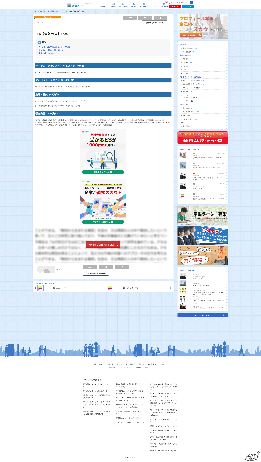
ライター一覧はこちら (202, 315)
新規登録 (175, 6)
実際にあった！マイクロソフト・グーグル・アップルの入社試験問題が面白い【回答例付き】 (208, 198)
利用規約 (138, 367)
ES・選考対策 (152, 364)
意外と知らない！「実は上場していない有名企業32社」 (207, 167)
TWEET (106, 267)
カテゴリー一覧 (44, 11)
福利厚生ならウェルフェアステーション (163, 426)
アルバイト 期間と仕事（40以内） (51, 50)
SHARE (122, 267)
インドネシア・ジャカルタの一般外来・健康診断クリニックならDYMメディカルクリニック (164, 403)
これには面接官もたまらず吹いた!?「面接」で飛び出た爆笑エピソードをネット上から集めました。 (208, 293)
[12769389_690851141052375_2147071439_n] (203, 216)
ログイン (188, 6)
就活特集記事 (196, 165)
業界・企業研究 (130, 364)
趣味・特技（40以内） (46, 53)
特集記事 (119, 364)
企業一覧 (110, 364)
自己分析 (141, 364)
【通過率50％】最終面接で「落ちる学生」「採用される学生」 (207, 158)
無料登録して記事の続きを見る (102, 244)
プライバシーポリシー (125, 367)
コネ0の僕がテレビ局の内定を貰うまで (203, 285)
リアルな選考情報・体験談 (199, 186)
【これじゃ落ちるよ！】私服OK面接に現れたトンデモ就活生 (208, 300)
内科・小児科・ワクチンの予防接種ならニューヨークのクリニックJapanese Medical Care (163, 412)
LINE (90, 267)
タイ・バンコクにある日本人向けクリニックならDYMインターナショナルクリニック (164, 386)
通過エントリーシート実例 (59, 11)
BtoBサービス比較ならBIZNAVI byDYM (163, 450)
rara (60, 269)
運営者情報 (112, 367)
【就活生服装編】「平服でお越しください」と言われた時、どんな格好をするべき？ (208, 178)
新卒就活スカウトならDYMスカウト (95, 391)
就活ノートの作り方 (198, 188)
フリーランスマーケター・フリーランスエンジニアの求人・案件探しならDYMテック (96, 404)
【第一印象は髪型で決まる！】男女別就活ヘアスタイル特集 (208, 308)
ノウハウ (162, 364)
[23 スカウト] (203, 26)
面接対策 (195, 155)
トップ (35, 11)
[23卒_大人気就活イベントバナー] (203, 236)
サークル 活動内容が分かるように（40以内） (55, 47)
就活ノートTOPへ (99, 364)
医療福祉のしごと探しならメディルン (129, 418)
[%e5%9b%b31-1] (203, 256)
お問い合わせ (148, 367)
